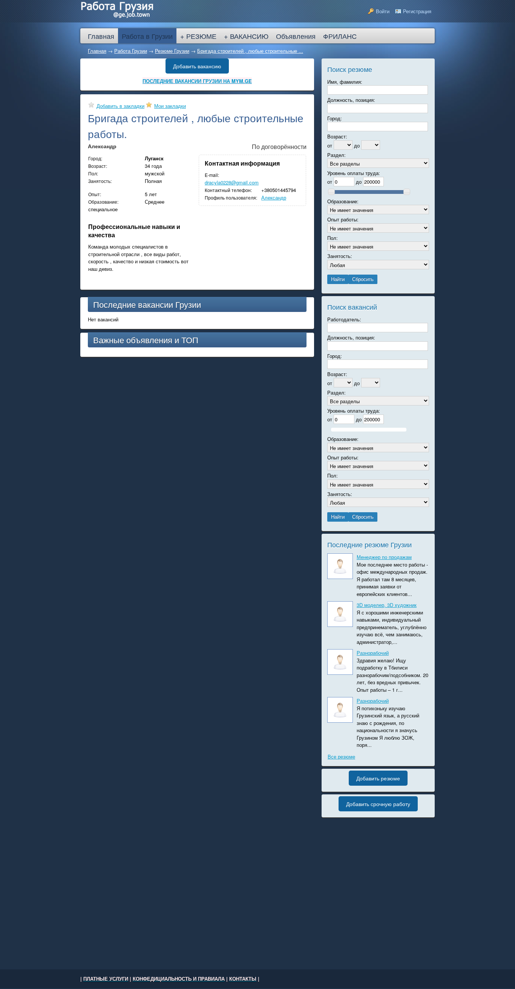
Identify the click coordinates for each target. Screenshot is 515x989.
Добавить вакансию (197, 66)
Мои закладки (170, 105)
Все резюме (341, 756)
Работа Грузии (130, 50)
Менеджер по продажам (384, 557)
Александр (273, 197)
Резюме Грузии (172, 50)
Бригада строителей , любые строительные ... (250, 50)
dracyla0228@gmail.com (232, 182)
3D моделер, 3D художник (387, 604)
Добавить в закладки (120, 105)
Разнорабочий (373, 652)
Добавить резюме (378, 778)
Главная (97, 50)
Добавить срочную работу (378, 804)
